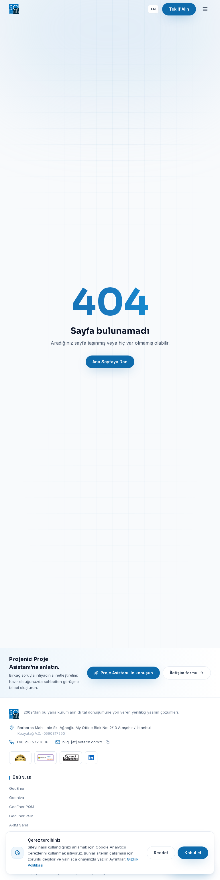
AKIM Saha (18, 825)
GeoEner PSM (21, 816)
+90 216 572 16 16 (32, 742)
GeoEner (17, 788)
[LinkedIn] (91, 757)
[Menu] (205, 9)
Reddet (161, 852)
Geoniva (16, 797)
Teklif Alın (179, 9)
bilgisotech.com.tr (82, 741)
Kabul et (192, 852)
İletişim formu (183, 672)
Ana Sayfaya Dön (110, 361)
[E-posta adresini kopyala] (107, 742)
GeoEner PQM (21, 806)
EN (153, 9)
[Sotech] (14, 9)
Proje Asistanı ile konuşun (127, 672)
